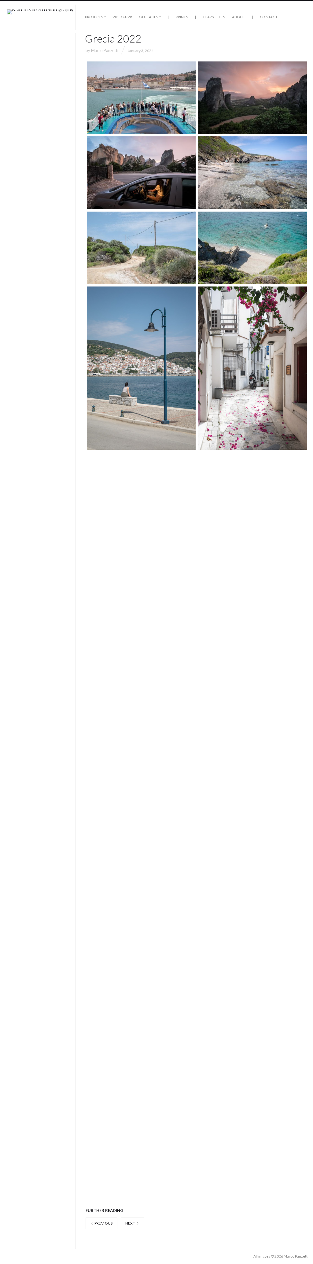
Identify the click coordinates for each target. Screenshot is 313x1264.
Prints (182, 17)
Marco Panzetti (104, 50)
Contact (269, 17)
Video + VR (122, 17)
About (238, 17)
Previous (103, 1223)
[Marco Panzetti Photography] (40, 17)
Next (130, 1223)
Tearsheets (214, 17)
